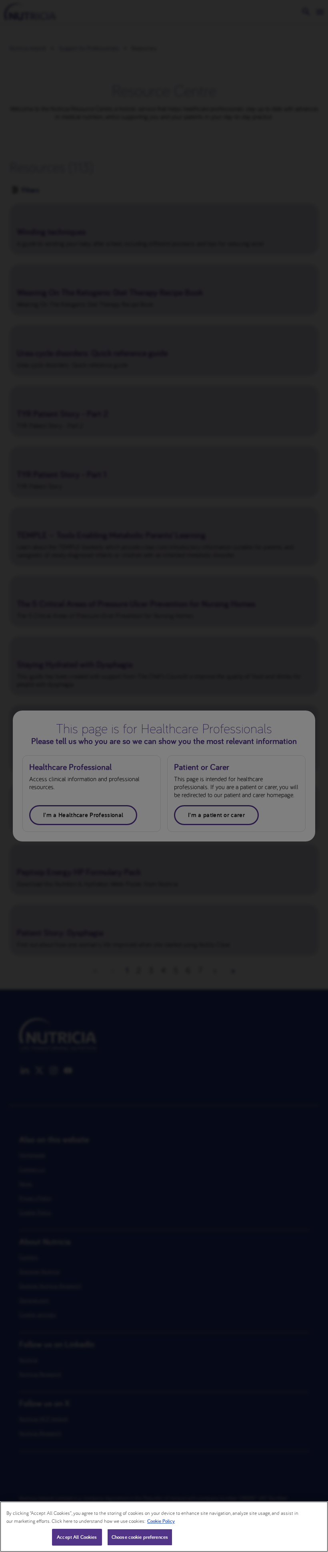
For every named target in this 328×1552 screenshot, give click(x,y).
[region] (164, 1526)
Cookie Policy (161, 1521)
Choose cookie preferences (140, 1537)
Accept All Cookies (77, 1537)
